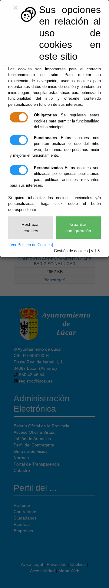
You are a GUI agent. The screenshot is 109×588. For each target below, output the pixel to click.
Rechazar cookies (30, 227)
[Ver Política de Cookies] (31, 244)
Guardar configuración (78, 227)
